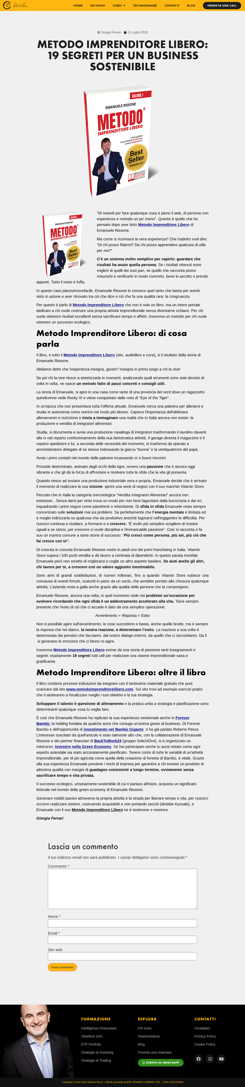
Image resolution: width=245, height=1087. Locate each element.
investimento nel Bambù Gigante (114, 729)
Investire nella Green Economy (83, 747)
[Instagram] (210, 1059)
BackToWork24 (107, 741)
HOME (78, 5)
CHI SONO (97, 5)
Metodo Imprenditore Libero (98, 305)
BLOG (191, 5)
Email (54, 933)
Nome (54, 916)
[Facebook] (198, 1059)
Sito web (55, 950)
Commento (58, 866)
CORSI (117, 5)
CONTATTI (172, 5)
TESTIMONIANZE (145, 5)
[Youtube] (221, 1059)
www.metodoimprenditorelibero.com (99, 689)
